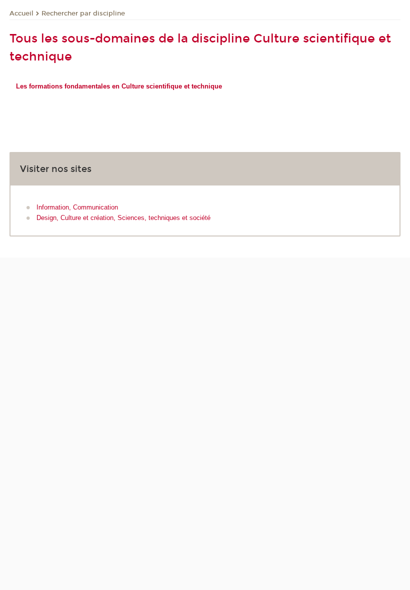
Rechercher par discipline (83, 14)
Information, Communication (77, 207)
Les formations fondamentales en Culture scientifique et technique (119, 86)
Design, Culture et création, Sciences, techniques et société (123, 218)
